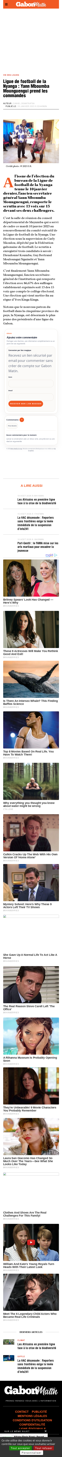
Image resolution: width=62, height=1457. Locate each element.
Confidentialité (32, 1424)
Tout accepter (20, 1448)
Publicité (39, 1412)
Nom (10, 377)
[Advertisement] (31, 41)
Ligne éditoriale (32, 1429)
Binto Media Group (16, 448)
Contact (22, 1412)
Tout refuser (43, 1448)
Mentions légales (32, 1416)
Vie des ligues (11, 75)
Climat (21, 1340)
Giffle (21, 1356)
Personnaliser (31, 1452)
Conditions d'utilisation (32, 1420)
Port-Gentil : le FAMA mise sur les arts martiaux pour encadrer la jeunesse (37, 547)
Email (10, 390)
